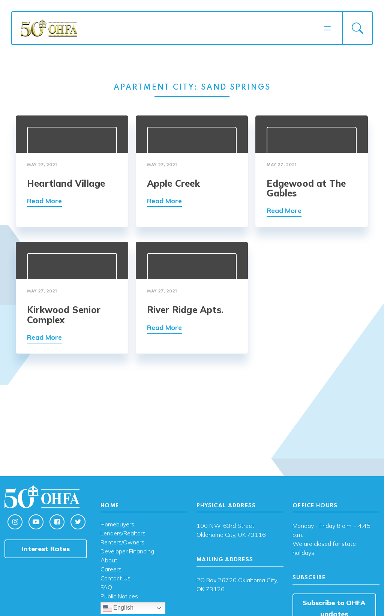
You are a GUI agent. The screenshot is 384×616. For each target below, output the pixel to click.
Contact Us (115, 578)
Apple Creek (173, 183)
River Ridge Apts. (185, 309)
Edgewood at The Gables (306, 188)
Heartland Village (66, 183)
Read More (44, 200)
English (123, 608)
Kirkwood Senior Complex (63, 314)
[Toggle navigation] (327, 28)
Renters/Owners (122, 542)
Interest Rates (46, 548)
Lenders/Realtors (123, 533)
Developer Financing (127, 551)
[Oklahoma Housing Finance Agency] (170, 27)
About (108, 560)
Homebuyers (117, 524)
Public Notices (119, 596)
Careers (111, 569)
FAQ (106, 587)
